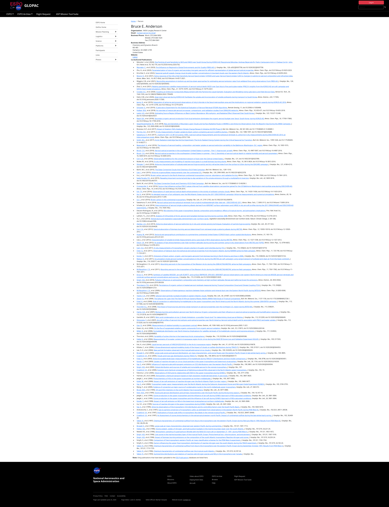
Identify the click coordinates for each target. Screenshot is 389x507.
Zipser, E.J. (140, 299)
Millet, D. (140, 331)
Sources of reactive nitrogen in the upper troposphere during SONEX (178, 404)
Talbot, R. (140, 421)
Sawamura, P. (142, 135)
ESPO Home (100, 22)
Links (98, 55)
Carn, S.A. (140, 248)
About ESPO (172, 483)
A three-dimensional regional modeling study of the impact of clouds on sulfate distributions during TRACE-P (196, 347)
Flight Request (43, 14)
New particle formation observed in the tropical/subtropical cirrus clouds (182, 350)
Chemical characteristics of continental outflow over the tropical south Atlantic (184, 451)
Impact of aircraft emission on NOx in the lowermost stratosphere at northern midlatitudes (189, 401)
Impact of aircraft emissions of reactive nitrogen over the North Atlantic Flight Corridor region (190, 381)
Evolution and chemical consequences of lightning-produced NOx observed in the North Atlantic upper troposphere (201, 370)
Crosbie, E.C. (141, 92)
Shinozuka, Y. (142, 320)
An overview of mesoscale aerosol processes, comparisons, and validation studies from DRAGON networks (197, 110)
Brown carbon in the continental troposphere (168, 200)
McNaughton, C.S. (143, 269)
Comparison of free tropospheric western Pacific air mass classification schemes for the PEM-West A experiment (197, 440)
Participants (100, 50)
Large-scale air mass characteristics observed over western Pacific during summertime (188, 426)
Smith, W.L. (141, 140)
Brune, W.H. (141, 390)
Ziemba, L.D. (141, 224)
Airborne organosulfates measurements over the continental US (176, 172)
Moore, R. (140, 76)
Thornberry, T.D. (143, 285)
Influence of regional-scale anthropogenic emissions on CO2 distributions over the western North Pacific (192, 364)
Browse (215, 479)
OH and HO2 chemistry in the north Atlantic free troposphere (179, 390)
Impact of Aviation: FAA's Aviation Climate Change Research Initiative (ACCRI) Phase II (189, 129)
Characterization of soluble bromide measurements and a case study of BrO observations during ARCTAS (192, 240)
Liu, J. (139, 200)
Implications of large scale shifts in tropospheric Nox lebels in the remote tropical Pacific (191, 412)
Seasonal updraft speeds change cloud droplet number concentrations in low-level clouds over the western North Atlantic (202, 73)
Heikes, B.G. (141, 429)
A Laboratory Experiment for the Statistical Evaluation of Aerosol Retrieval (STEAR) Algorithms (191, 107)
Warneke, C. (141, 67)
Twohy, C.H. (141, 296)
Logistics (98, 37)
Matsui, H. (140, 259)
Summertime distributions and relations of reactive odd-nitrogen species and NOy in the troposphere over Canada (198, 454)
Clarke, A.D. (141, 312)
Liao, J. (139, 172)
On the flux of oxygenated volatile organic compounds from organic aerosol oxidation (187, 328)
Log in (371, 2)
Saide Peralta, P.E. (143, 178)
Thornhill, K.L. (142, 307)
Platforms (99, 46)
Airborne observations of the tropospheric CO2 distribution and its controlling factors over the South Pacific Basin (195, 407)
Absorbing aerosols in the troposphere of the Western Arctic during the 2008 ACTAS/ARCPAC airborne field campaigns (205, 264)
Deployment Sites (196, 480)
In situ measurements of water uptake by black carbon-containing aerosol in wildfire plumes (191, 132)
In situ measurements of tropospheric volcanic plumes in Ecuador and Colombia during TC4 (189, 248)
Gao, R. (139, 325)
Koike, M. (140, 381)
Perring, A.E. (141, 132)
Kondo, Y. (140, 256)
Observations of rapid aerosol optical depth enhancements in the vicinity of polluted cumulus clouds (191, 191)
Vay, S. (139, 364)
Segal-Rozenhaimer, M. (145, 124)
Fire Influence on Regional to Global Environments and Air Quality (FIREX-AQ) (185, 67)
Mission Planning (102, 32)
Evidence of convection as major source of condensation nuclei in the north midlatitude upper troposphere (194, 387)
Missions (170, 479)
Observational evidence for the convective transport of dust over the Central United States (188, 159)
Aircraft (192, 483)
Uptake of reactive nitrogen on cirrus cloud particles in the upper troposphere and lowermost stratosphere (195, 361)
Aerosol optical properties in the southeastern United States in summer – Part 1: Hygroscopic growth (193, 150)
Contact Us (187, 500)
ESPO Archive (23, 14)
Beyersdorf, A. (142, 145)
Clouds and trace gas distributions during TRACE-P (176, 356)
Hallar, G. (140, 339)
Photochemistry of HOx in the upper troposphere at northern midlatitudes (182, 378)
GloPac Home (101, 27)
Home (133, 21)
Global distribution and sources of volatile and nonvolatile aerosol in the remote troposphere (191, 367)
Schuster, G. (141, 107)
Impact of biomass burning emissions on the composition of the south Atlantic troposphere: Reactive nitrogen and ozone (201, 437)
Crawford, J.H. (142, 356)
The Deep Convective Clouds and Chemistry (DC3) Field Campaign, (179, 183)
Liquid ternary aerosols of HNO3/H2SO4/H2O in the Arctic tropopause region (181, 344)
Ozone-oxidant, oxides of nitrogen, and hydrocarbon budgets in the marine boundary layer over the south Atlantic (199, 429)
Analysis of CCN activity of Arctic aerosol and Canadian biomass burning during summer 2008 (191, 216)
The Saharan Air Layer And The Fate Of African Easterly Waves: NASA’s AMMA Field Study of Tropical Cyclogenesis (197, 299)
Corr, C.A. (140, 159)
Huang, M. (141, 234)
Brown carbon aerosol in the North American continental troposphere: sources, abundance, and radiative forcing (194, 175)
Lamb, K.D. (141, 113)
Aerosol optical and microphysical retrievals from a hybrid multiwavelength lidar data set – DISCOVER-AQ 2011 (199, 202)
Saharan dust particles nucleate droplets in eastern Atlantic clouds (181, 296)
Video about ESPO (197, 476)
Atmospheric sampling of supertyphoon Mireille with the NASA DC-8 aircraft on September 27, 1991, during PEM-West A (201, 432)
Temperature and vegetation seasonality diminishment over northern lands (180, 219)
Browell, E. (141, 353)
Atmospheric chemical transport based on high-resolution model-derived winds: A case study (191, 376)
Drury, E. (140, 275)
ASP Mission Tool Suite (67, 14)
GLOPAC (31, 5)
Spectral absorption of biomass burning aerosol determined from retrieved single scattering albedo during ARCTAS (198, 229)
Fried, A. (140, 301)
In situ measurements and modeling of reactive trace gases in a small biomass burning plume (190, 161)
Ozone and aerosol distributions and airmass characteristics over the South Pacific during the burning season (197, 393)
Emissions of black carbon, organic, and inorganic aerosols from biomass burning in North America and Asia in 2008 (198, 256)
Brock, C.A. (141, 150)
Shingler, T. (141, 164)
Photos (98, 60)
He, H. (139, 194)
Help (213, 483)
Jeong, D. (140, 102)
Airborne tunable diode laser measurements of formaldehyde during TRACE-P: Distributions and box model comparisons (199, 359)
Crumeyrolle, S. (142, 186)
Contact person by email (146, 33)
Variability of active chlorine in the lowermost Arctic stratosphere (179, 336)
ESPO (8, 14)
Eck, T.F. (139, 191)
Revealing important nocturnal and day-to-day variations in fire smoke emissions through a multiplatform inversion (204, 178)
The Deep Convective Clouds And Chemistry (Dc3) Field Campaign (180, 170)
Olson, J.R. (140, 243)
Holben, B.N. (141, 110)
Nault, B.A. (140, 118)
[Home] (17, 6)
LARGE (135, 57)
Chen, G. (140, 251)
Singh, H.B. (141, 280)
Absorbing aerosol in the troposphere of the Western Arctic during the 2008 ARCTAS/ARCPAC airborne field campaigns (205, 269)
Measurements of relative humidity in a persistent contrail (174, 325)
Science (98, 41)
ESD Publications (182, 458)
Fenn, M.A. (141, 393)
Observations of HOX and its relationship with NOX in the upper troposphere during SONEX (190, 373)
